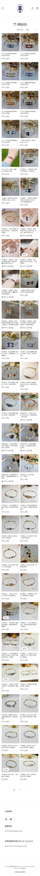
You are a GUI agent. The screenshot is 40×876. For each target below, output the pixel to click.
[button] (2, 8)
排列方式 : (20, 30)
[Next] (25, 789)
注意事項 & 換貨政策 (20, 872)
